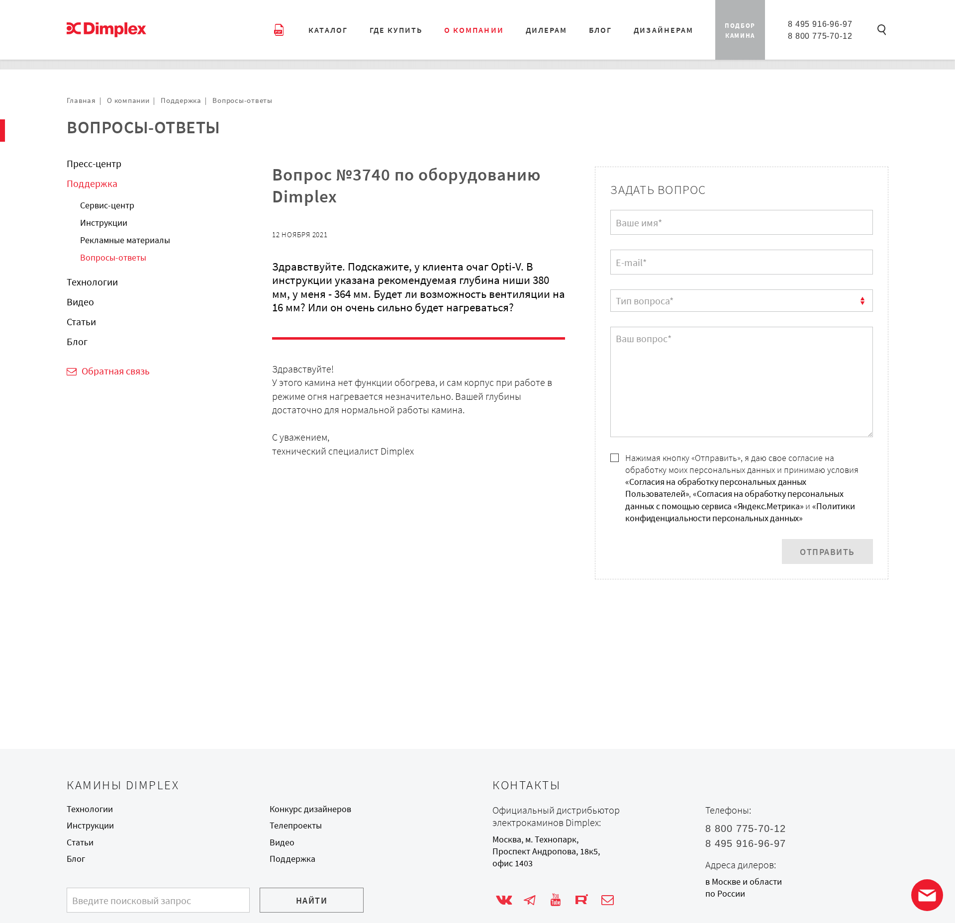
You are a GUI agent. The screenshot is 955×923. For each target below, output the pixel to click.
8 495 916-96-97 (820, 23)
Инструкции (103, 222)
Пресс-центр (94, 163)
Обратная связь (116, 371)
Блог (77, 341)
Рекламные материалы (125, 240)
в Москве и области (743, 881)
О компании (128, 100)
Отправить (827, 552)
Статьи (81, 321)
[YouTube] (556, 900)
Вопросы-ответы (242, 100)
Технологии (92, 281)
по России (725, 893)
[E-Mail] (607, 900)
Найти (312, 900)
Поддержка (181, 100)
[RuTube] (582, 900)
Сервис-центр (107, 205)
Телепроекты (296, 825)
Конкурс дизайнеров (310, 809)
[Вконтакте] (503, 900)
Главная (81, 100)
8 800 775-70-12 (820, 35)
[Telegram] (529, 900)
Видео (80, 301)
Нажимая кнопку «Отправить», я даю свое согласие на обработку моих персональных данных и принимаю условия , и (742, 488)
